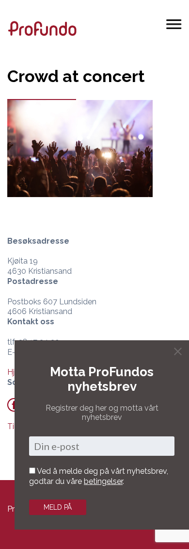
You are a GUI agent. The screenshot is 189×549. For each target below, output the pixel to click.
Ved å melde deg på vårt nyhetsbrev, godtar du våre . (98, 476)
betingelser (103, 481)
